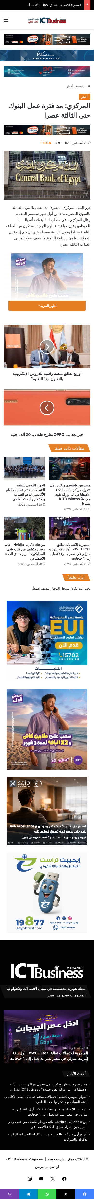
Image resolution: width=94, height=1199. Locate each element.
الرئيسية (81, 86)
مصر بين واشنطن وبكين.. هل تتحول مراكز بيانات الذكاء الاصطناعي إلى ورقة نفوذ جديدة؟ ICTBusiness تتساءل (70, 494)
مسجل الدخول (60, 588)
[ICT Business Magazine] (47, 19)
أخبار (70, 86)
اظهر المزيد (48, 306)
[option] (47, 1036)
